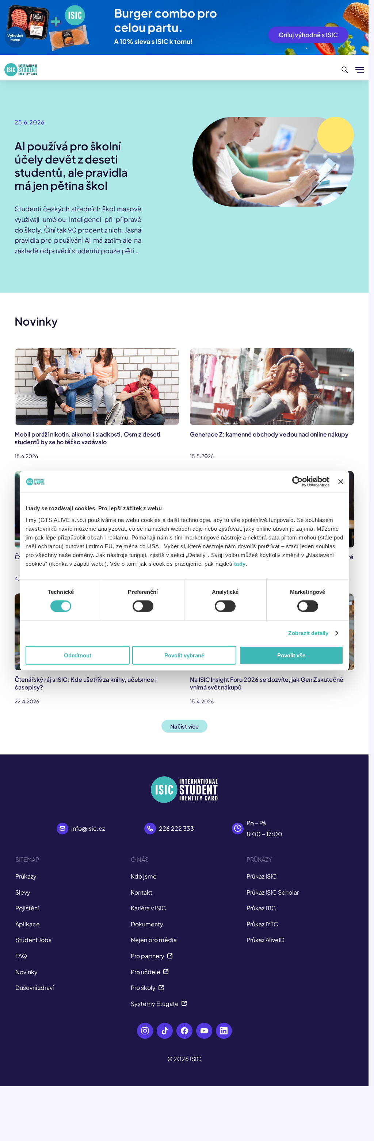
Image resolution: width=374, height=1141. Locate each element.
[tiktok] (165, 1031)
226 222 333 (176, 828)
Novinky (26, 972)
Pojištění (27, 908)
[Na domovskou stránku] (20, 70)
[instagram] (145, 1031)
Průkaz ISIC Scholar (273, 892)
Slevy (22, 892)
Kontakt (141, 892)
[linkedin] (224, 1031)
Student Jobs (33, 940)
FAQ (21, 956)
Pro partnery (147, 956)
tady (240, 563)
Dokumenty (147, 924)
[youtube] (204, 1031)
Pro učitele (145, 972)
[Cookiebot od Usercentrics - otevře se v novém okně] (297, 481)
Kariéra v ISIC (148, 908)
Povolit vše (291, 655)
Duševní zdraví (34, 987)
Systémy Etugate (155, 1003)
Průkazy (26, 876)
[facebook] (184, 1031)
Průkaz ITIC (261, 908)
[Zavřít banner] (340, 481)
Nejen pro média (154, 940)
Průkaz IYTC (262, 924)
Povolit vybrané (184, 655)
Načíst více (184, 726)
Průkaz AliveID (266, 940)
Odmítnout (77, 655)
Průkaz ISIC (262, 876)
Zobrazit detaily (308, 633)
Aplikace (27, 924)
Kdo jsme (144, 876)
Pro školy (143, 987)
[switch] (143, 606)
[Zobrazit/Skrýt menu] (359, 69)
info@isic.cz (88, 828)
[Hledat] (345, 69)
